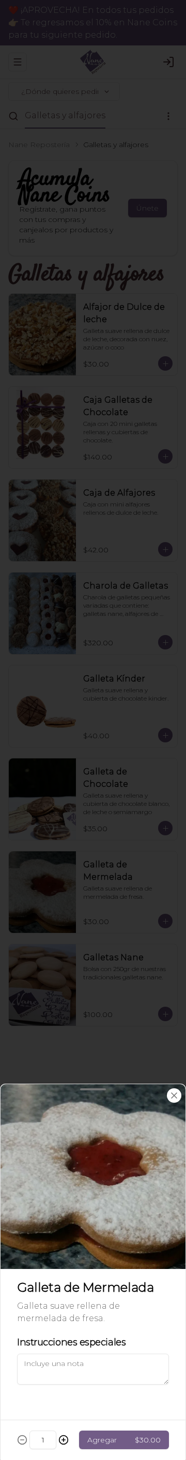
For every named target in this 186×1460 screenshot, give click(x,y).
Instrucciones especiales (71, 1342)
